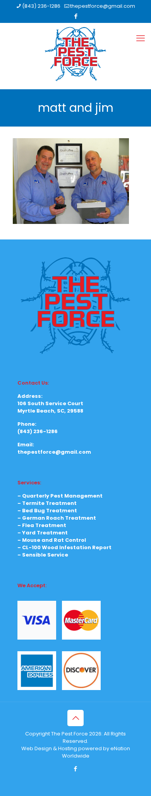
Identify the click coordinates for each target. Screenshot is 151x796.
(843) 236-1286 (41, 6)
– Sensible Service (42, 554)
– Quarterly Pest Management (60, 495)
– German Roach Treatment (56, 518)
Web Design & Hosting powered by (65, 748)
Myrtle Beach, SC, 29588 (50, 410)
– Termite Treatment (47, 503)
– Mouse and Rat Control (51, 540)
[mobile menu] (140, 38)
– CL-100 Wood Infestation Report (64, 547)
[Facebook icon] (76, 16)
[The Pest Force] (75, 54)
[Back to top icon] (75, 718)
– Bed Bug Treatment (47, 510)
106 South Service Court (50, 403)
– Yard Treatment (42, 532)
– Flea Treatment (41, 525)
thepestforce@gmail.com (102, 6)
